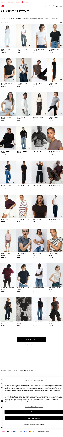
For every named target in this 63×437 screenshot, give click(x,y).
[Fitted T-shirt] (24, 36)
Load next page (31, 339)
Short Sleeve (29, 370)
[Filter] (61, 22)
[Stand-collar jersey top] (55, 275)
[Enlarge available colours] (50, 291)
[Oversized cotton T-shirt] (39, 275)
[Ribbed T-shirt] (55, 70)
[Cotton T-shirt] (8, 36)
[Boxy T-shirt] (24, 104)
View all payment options (43, 431)
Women (10, 370)
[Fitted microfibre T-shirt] (39, 36)
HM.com (3, 370)
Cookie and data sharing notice (34, 407)
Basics (16, 370)
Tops (21, 370)
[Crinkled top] (24, 309)
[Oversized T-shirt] (24, 172)
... (35, 344)
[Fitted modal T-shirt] (55, 309)
